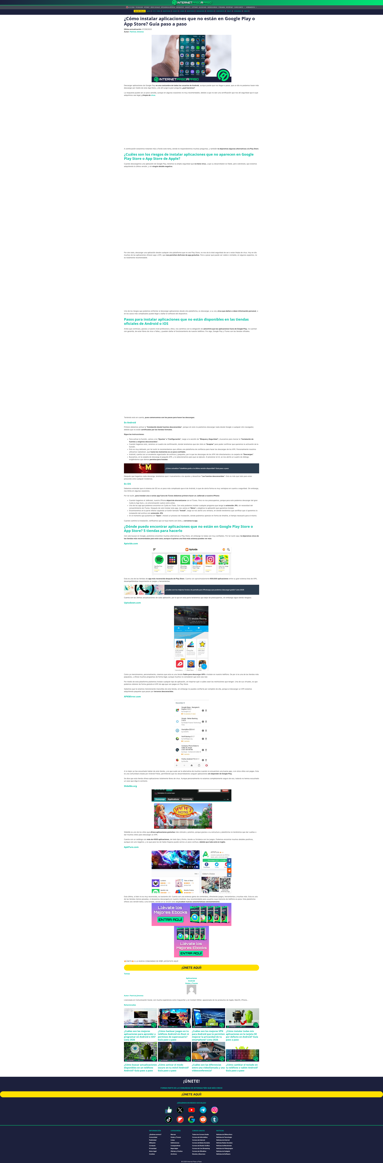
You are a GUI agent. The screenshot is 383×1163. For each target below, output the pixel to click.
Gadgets (188, 7)
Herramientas (250, 7)
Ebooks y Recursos (198, 1154)
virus (153, 95)
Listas (173, 1140)
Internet (147, 7)
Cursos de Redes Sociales (201, 1143)
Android (191, 981)
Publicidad (152, 1140)
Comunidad (153, 1137)
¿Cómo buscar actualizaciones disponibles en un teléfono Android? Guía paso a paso (140, 1067)
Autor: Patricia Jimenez (133, 995)
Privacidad (152, 1148)
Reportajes (229, 7)
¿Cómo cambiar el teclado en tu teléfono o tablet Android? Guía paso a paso (242, 1067)
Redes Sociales (155, 7)
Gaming (182, 11)
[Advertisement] (191, 113)
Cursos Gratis (238, 7)
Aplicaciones (191, 978)
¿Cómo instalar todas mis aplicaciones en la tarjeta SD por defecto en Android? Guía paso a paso (242, 1035)
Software (195, 7)
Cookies (152, 1154)
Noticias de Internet (223, 1140)
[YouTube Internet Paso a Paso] (191, 1110)
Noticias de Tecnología (224, 1137)
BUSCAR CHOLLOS (140, 11)
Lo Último (131, 7)
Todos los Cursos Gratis (200, 1134)
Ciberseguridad (212, 7)
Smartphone (166, 11)
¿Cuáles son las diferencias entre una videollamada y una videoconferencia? (208, 1067)
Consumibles (238, 11)
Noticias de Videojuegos (224, 1148)
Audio (148, 11)
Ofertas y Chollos (177, 1151)
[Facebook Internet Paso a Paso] (168, 1110)
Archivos (174, 1154)
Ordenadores (200, 11)
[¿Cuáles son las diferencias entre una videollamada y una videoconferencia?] (208, 1052)
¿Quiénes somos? (155, 1134)
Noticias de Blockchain (224, 1145)
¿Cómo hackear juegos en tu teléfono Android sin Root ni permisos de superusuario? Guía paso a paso (173, 1035)
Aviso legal (152, 1151)
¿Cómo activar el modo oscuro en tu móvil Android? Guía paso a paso (173, 1067)
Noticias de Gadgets (223, 1151)
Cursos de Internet (198, 1140)
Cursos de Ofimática (199, 1151)
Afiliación (152, 1143)
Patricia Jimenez (137, 32)
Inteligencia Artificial (168, 7)
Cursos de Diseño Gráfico (201, 1145)
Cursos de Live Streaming (201, 1148)
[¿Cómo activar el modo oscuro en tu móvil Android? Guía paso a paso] (174, 1052)
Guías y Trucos (191, 983)
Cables (246, 11)
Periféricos (210, 11)
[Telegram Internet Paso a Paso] (203, 1110)
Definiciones (175, 1143)
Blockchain (202, 7)
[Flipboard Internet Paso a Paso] (180, 1119)
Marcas (173, 1134)
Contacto (152, 1145)
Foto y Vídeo (156, 11)
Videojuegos (180, 7)
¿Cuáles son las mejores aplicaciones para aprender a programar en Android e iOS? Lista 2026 (140, 1035)
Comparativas (175, 1145)
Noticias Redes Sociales (224, 1143)
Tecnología (139, 7)
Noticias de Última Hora (224, 1134)
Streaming (221, 7)
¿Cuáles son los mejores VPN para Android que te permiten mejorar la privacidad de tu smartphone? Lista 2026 (208, 1035)
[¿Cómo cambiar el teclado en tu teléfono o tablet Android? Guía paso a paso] (242, 1052)
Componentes (220, 11)
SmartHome (190, 11)
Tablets (229, 11)
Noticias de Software (223, 1154)
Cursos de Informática (199, 1137)
